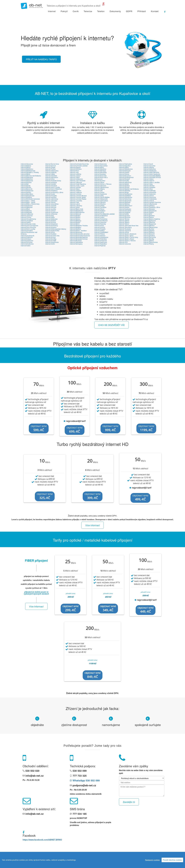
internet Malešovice (76, 211)
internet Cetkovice (27, 214)
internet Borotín (26, 187)
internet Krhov (50, 232)
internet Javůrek (50, 205)
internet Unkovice (125, 244)
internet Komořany (51, 225)
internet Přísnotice (100, 239)
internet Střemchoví (125, 205)
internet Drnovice (26, 242)
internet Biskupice (27, 177)
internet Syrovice (124, 217)
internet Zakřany (149, 205)
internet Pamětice (100, 207)
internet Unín (123, 242)
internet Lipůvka (75, 187)
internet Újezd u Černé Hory (128, 237)
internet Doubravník (27, 236)
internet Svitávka (124, 212)
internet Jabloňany (51, 199)
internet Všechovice (150, 204)
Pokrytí (64, 11)
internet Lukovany (76, 205)
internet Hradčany (51, 190)
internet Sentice (124, 186)
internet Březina (26, 211)
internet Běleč (25, 174)
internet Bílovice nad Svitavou (31, 176)
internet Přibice (99, 234)
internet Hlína (49, 179)
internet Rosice (124, 174)
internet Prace (99, 225)
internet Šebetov (149, 215)
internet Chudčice (27, 220)
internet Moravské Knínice (79, 239)
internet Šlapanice (149, 224)
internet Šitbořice (149, 222)
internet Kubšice (50, 234)
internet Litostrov (75, 190)
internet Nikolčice (100, 169)
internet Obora (99, 182)
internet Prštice (99, 230)
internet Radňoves (100, 242)
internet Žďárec (148, 240)
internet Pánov (99, 209)
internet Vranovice (149, 197)
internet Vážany (148, 167)
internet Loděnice (76, 192)
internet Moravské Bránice (79, 237)
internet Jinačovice (51, 212)
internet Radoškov (100, 244)
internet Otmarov (100, 202)
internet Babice (26, 166)
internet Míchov (75, 219)
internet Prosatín (100, 229)
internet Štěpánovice (150, 227)
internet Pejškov (99, 211)
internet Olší (98, 190)
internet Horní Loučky (52, 187)
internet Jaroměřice (52, 204)
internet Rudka (124, 180)
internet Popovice (100, 222)
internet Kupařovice (52, 242)
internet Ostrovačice (101, 201)
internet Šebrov (148, 217)
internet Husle (50, 194)
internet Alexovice (27, 164)
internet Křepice (75, 167)
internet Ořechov (100, 204)
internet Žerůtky (148, 239)
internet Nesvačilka (100, 166)
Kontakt (155, 11)
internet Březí (25, 209)
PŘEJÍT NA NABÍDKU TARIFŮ (41, 59)
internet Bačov (26, 167)
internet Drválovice (27, 244)
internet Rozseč (124, 179)
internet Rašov (124, 167)
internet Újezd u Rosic (126, 239)
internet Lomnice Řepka (78, 199)
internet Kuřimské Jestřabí (79, 166)
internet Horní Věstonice (53, 189)
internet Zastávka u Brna (151, 207)
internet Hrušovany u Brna (54, 192)
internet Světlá (124, 214)
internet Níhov (99, 167)
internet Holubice (51, 186)
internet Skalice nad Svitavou (129, 189)
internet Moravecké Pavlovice (80, 236)
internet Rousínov (125, 176)
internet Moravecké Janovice (79, 234)
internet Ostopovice (101, 199)
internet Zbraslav (149, 209)
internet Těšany (124, 222)
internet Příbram (99, 236)
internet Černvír (50, 166)
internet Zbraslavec (150, 211)
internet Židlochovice (150, 242)
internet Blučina (26, 182)
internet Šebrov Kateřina (151, 219)
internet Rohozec (125, 171)
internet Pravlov (99, 227)
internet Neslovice (100, 164)
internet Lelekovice (76, 179)
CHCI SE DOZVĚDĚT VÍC (111, 325)
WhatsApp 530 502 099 (86, 780)
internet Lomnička (76, 201)
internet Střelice (124, 204)
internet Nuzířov (99, 180)
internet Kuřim (50, 244)
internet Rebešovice (126, 169)
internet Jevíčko (50, 209)
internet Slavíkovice (125, 194)
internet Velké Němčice (151, 172)
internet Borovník (26, 189)
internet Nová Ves (100, 176)
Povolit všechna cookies (172, 860)
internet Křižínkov (76, 169)
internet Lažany (75, 176)
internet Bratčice (26, 197)
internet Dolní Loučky (28, 229)
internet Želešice (149, 236)
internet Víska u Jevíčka (151, 182)
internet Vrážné (148, 201)
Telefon (101, 11)
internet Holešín (50, 184)
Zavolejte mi (129, 802)
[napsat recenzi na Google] (103, 4)
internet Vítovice (148, 186)
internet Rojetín (124, 172)
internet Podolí (99, 217)
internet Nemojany (76, 244)
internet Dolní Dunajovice (29, 225)
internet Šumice (148, 229)
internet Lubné (75, 204)
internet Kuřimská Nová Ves (79, 164)
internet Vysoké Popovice (152, 202)
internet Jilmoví (50, 211)
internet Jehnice (50, 207)
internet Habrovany (51, 171)
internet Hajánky (51, 172)
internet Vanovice (149, 166)
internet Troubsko (125, 229)
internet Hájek (50, 174)
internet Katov (50, 217)
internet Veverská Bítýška (152, 176)
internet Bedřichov (27, 169)
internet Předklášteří (101, 232)
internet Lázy (74, 172)
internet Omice (99, 192)
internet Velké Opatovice (151, 174)
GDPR (129, 11)
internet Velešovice (149, 171)
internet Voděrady (149, 190)
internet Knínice (50, 222)
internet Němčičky (100, 172)
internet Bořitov (26, 192)
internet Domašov (27, 230)
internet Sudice (124, 207)
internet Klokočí (50, 220)
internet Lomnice (75, 194)
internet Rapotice (125, 166)
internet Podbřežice (101, 215)
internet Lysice (75, 207)
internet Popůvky (100, 224)
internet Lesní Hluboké (77, 180)
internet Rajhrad (99, 245)
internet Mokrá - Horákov (78, 230)
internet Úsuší (148, 164)
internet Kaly (49, 215)
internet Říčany (148, 244)
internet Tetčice (124, 220)
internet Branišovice (27, 196)
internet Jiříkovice (51, 214)
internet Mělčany (75, 220)
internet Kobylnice (51, 224)
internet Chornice (27, 215)
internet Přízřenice (100, 240)
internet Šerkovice (149, 220)
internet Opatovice (100, 194)
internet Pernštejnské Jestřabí (104, 214)
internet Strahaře (124, 202)
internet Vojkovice (149, 194)
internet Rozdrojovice (126, 177)
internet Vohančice (149, 192)
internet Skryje (124, 192)
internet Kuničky (50, 239)
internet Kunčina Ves (52, 236)
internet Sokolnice (125, 199)
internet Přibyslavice (101, 237)
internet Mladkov (75, 227)
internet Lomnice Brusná (78, 196)
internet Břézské (26, 212)
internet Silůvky (124, 187)
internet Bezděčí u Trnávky (30, 172)
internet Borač (25, 186)
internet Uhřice (124, 232)
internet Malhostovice (77, 212)
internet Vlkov (148, 189)
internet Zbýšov (148, 212)
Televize (88, 11)
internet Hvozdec (51, 196)
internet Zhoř (147, 214)
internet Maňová (75, 214)
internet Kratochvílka (52, 230)
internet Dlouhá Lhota (28, 224)
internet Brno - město (28, 201)
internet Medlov (75, 217)
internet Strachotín (125, 201)
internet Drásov (26, 239)
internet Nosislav (100, 174)
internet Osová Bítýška (102, 197)
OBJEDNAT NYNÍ (39, 428)
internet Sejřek (124, 184)
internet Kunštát (50, 240)
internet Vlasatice (149, 187)
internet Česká (50, 167)
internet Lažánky (75, 174)
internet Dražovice (27, 240)
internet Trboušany (125, 227)
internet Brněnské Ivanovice (30, 199)
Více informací (92, 525)
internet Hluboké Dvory (53, 180)
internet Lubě (74, 202)
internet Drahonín (27, 237)
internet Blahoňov (27, 179)
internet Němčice (100, 171)
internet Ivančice (51, 197)
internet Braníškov (27, 194)
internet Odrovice (100, 186)
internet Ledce (75, 177)
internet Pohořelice (100, 219)
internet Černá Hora (52, 164)
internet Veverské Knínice (152, 177)
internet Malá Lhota (76, 209)
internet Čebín (25, 245)
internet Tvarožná (125, 230)
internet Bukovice (27, 205)
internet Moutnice (76, 240)
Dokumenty (115, 11)
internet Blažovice (27, 180)
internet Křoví (74, 171)
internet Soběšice (125, 196)
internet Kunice (50, 237)
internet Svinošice (125, 211)
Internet (52, 11)
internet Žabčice (148, 230)
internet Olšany (99, 189)
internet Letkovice (76, 182)
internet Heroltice (51, 176)
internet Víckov (148, 179)
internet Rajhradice (125, 164)
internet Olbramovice (101, 187)
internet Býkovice (26, 207)
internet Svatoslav (125, 209)
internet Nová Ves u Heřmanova (101, 178)
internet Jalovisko (51, 201)
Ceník (76, 11)
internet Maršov (75, 215)
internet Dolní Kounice (28, 227)
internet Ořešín (99, 205)
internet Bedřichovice (28, 171)
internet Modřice (75, 229)
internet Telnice (124, 219)
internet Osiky (99, 196)
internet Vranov (148, 196)
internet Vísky (148, 184)
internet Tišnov (124, 224)
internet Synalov (124, 215)
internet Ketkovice (51, 219)
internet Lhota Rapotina (78, 184)
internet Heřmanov (51, 177)
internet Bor (25, 184)
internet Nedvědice (76, 242)
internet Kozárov (51, 227)
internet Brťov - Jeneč (28, 202)
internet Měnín (75, 224)
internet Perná (99, 212)
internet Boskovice (27, 190)
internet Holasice (51, 182)
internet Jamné (50, 202)
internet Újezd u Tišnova (127, 240)
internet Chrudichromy (28, 219)
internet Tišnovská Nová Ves (128, 225)
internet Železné (149, 234)
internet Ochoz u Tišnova (102, 184)
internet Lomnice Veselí (78, 197)
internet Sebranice (125, 182)
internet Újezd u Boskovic (127, 234)
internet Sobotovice (125, 197)
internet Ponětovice (101, 220)
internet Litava (75, 189)
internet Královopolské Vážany (55, 229)
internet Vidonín (148, 180)
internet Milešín (75, 222)
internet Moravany (76, 232)
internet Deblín (26, 222)
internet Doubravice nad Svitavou (29, 233)
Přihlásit (141, 11)
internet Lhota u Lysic (77, 186)
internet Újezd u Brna (126, 236)
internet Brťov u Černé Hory (30, 204)
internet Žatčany (148, 232)
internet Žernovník (149, 237)
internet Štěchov (149, 225)
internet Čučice (50, 169)
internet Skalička (124, 190)
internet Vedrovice (149, 169)
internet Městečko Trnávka (79, 225)
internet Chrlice (26, 217)
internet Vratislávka (150, 199)
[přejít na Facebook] (163, 11)
